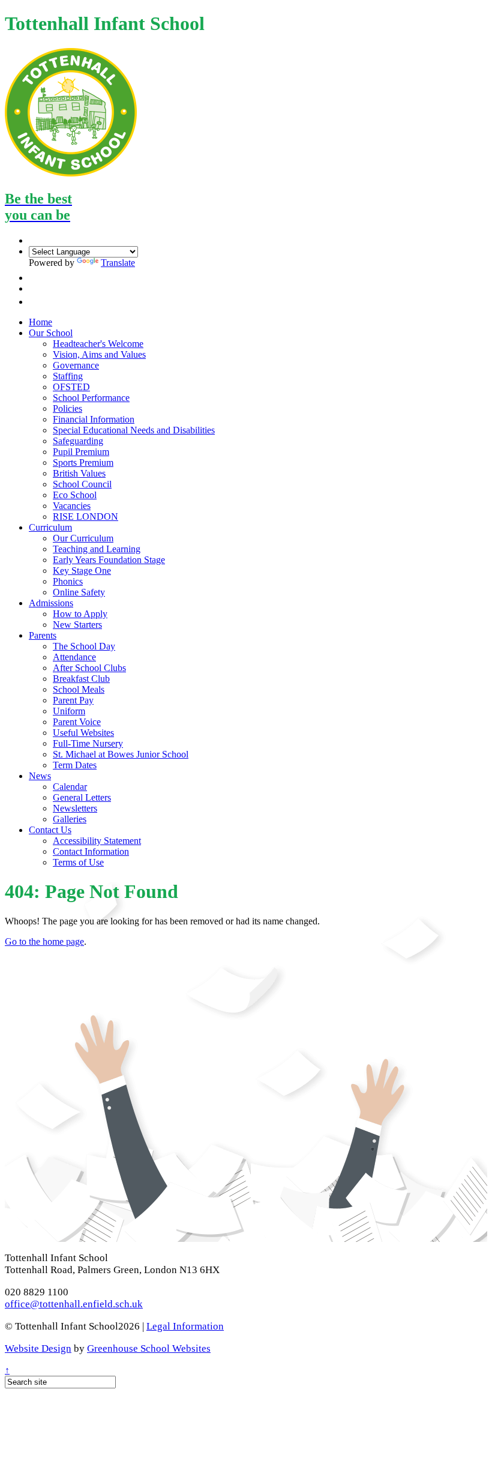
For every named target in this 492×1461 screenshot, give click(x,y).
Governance (76, 365)
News (40, 776)
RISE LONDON (85, 516)
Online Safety (79, 592)
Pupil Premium (81, 452)
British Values (79, 473)
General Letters (82, 797)
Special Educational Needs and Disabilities (134, 430)
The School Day (84, 646)
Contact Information (91, 851)
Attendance (74, 657)
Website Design (38, 1348)
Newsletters (75, 808)
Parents (42, 635)
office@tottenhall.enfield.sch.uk (74, 1304)
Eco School (75, 495)
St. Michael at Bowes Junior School (120, 754)
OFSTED (71, 387)
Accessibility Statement (97, 841)
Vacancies (72, 506)
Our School (51, 333)
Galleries (69, 819)
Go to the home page (44, 941)
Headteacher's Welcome (98, 344)
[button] (35, 278)
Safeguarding (78, 441)
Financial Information (93, 419)
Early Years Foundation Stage (109, 560)
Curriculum (50, 527)
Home (40, 322)
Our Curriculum (83, 538)
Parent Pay (73, 700)
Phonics (68, 581)
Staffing (68, 376)
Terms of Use (78, 862)
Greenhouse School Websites (149, 1348)
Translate (118, 263)
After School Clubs (89, 668)
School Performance (91, 398)
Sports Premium (83, 462)
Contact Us (50, 830)
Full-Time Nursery (88, 743)
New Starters (77, 624)
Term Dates (75, 765)
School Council (82, 484)
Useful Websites (83, 732)
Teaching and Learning (96, 549)
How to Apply (80, 614)
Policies (67, 408)
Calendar (70, 787)
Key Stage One (82, 570)
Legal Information (185, 1326)
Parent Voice (77, 722)
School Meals (78, 689)
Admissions (51, 603)
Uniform (69, 711)
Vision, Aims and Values (99, 354)
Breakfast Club (81, 678)
